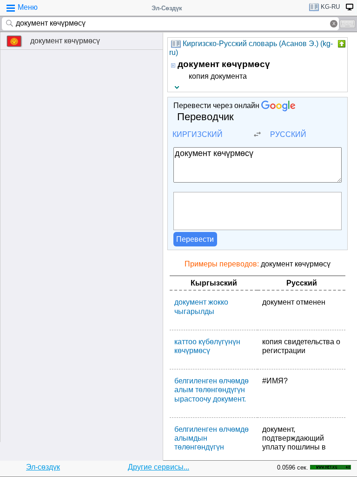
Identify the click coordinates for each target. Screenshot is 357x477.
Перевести (195, 239)
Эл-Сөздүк (167, 8)
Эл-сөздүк (43, 467)
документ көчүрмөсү (65, 41)
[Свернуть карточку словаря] (340, 43)
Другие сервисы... (158, 467)
